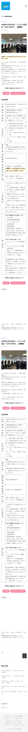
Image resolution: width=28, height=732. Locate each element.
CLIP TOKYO (15, 725)
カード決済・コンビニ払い (18, 93)
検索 (2, 652)
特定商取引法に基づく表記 (11, 722)
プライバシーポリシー (7, 725)
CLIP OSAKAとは (7, 716)
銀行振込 (6, 93)
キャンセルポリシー (17, 720)
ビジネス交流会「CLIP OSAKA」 (15, 728)
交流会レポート (4, 21)
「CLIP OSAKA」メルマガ (17, 718)
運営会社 (19, 722)
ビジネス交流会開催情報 (18, 716)
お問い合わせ (22, 725)
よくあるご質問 (9, 720)
